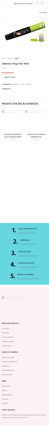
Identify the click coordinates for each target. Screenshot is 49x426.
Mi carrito (5, 333)
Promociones (7, 375)
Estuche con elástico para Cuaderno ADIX (13, 135)
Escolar (28, 84)
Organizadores (7, 395)
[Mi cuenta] (46, 3)
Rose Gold (6, 386)
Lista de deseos (7, 337)
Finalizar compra (8, 341)
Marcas (10, 59)
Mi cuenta (5, 328)
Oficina (4, 390)
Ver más (5, 403)
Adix (16, 59)
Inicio (4, 59)
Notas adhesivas (8, 370)
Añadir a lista (9, 77)
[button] (43, 118)
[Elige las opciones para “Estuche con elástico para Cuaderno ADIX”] (20, 118)
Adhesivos (16, 84)
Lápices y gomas (8, 357)
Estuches (5, 399)
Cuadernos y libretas (9, 362)
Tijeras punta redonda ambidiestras (36, 135)
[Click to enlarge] (6, 50)
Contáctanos (7, 346)
